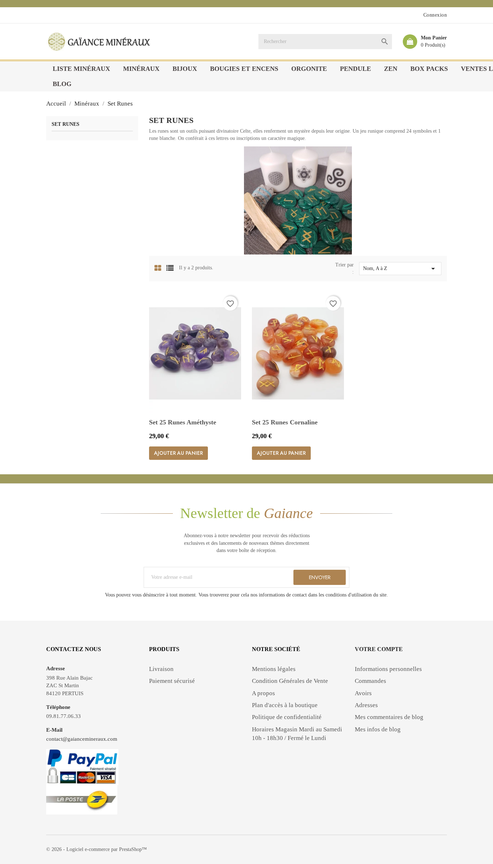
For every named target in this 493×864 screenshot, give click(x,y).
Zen (390, 68)
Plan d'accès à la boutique (285, 705)
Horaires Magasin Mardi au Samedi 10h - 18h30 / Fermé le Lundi (297, 733)
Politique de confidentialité (287, 717)
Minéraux (141, 68)
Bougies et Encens (244, 68)
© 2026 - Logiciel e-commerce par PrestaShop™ (96, 849)
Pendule (355, 68)
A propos (263, 693)
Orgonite (309, 68)
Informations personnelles (388, 669)
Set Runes (65, 124)
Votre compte (379, 649)
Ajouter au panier (178, 453)
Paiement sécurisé (172, 680)
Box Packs (429, 68)
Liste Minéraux (81, 68)
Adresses (366, 705)
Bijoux (185, 68)
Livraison (161, 669)
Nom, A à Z (400, 268)
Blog (62, 83)
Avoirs (363, 693)
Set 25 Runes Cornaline (285, 422)
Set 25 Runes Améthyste (182, 422)
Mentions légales (274, 669)
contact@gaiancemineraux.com (81, 739)
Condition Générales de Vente (290, 680)
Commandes (370, 680)
